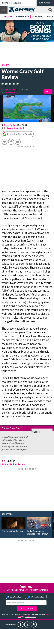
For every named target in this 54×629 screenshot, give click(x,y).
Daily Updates (15, 597)
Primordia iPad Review (13, 464)
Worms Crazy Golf (13, 92)
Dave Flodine (9, 89)
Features (16, 3)
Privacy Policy (30, 616)
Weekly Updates (37, 597)
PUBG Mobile (22, 16)
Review (5, 65)
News (5, 3)
